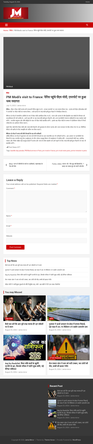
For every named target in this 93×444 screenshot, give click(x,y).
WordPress (76, 440)
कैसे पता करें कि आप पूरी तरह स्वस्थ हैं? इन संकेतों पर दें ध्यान (23, 265)
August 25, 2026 (11, 330)
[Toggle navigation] (6, 25)
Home (88, 2)
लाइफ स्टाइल (9, 318)
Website (9, 236)
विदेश (7, 93)
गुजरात (51, 318)
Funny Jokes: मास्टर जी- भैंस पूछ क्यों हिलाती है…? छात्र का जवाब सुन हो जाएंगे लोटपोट (68, 165)
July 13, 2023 (11, 105)
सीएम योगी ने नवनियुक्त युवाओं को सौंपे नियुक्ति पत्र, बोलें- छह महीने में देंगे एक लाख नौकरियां (32, 284)
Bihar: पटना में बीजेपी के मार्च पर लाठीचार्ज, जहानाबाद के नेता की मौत (26, 165)
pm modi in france (48, 151)
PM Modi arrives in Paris (33, 151)
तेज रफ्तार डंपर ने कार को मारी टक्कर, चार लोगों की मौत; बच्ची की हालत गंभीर (28, 280)
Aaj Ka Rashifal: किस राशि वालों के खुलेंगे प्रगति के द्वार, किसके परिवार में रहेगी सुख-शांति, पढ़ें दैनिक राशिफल (38, 275)
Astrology (10, 358)
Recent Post (56, 386)
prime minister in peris (79, 151)
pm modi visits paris (63, 151)
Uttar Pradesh (55, 358)
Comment (10, 188)
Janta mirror (21, 105)
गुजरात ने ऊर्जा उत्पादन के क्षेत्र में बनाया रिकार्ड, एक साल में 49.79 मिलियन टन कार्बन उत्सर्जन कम (35, 270)
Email (8, 226)
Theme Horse (49, 440)
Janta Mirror (29, 440)
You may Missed (13, 292)
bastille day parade (17, 151)
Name (9, 216)
